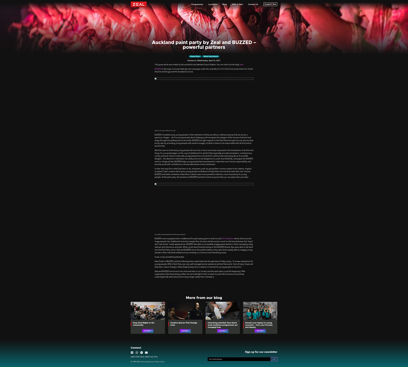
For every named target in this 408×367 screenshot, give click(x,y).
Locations (212, 4)
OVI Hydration (228, 239)
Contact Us (253, 4)
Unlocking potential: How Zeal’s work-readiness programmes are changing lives (222, 325)
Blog (225, 4)
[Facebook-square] (132, 352)
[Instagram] (136, 352)
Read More (147, 331)
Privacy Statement (147, 362)
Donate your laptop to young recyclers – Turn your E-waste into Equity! (259, 325)
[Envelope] (146, 352)
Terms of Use (159, 362)
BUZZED (158, 69)
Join (274, 359)
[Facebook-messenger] (141, 352)
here (241, 65)
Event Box (195, 56)
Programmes (197, 4)
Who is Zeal (237, 4)
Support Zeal (270, 4)
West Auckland (211, 56)
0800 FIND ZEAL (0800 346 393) (144, 357)
